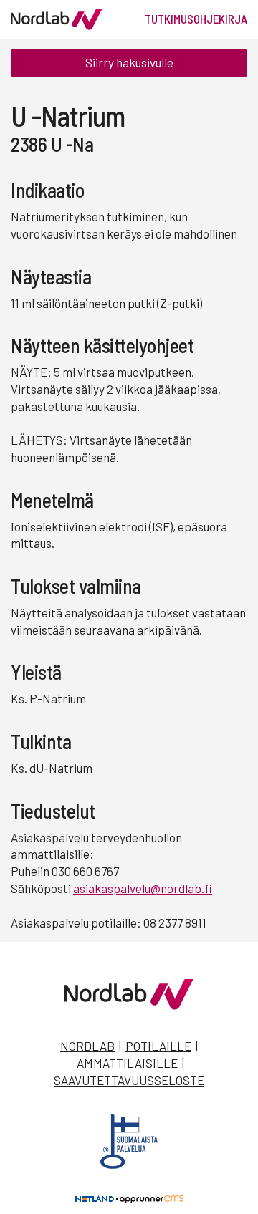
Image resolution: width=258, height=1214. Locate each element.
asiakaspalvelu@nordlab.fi (142, 888)
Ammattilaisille (127, 1063)
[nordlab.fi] (129, 1005)
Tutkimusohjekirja (196, 18)
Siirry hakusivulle (129, 62)
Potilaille (158, 1046)
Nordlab (87, 1046)
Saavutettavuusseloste (129, 1080)
